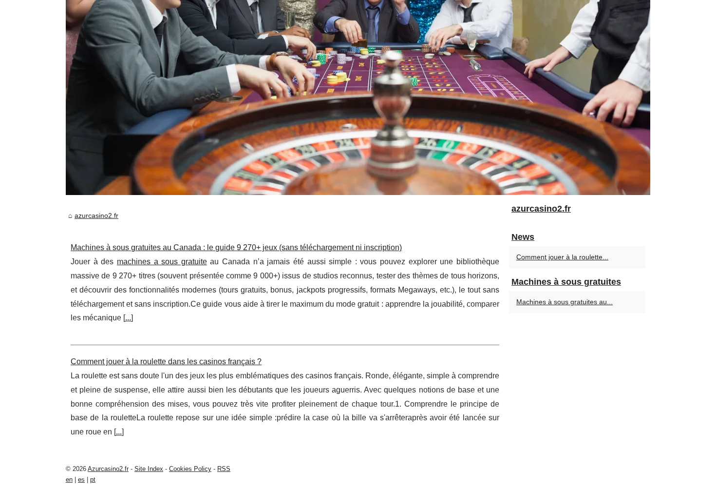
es (81, 479)
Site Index (148, 468)
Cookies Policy (190, 468)
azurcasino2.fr (96, 215)
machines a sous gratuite (162, 261)
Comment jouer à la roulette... (562, 257)
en (69, 479)
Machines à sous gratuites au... (564, 302)
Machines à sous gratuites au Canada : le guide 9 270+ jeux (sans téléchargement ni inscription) (236, 247)
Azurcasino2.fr (108, 468)
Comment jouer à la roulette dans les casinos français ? (166, 361)
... (128, 318)
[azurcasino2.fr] (358, 97)
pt (92, 479)
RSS (223, 468)
